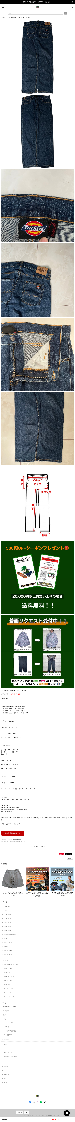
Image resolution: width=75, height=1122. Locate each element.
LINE (5, 1078)
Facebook (6, 1066)
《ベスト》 (6, 938)
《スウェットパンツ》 (9, 997)
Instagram (6, 1074)
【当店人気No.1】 (7, 906)
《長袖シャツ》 (7, 926)
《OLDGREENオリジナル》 (10, 1007)
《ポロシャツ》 (7, 922)
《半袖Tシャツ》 (8, 914)
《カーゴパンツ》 (8, 993)
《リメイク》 (6, 1011)
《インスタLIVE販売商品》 (9, 1031)
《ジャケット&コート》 (9, 950)
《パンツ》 (5, 960)
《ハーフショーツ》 (8, 989)
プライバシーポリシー (9, 1052)
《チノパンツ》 (7, 972)
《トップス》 (6, 910)
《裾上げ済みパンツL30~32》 (11, 964)
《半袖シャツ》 (7, 918)
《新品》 (4, 1015)
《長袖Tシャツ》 (8, 930)
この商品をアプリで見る (37, 846)
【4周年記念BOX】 (7, 1035)
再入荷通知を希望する (12, 833)
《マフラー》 (6, 1027)
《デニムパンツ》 (8, 968)
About (5, 1044)
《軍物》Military (6, 1019)
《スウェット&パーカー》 (10, 934)
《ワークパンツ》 (8, 980)
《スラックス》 (7, 985)
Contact (6, 1048)
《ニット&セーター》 (9, 942)
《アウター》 (7, 946)
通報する (70, 858)
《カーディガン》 (8, 954)
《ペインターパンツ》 (9, 976)
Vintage (4, 1003)
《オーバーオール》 (7, 1023)
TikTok (5, 1082)
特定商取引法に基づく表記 (10, 1056)
